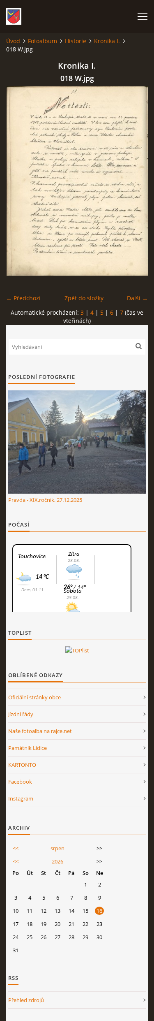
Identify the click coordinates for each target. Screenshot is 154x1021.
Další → (137, 298)
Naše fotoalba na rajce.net (40, 731)
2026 (57, 861)
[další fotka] (134, 181)
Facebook (20, 781)
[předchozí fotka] (19, 181)
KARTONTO (22, 764)
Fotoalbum (42, 41)
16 (99, 910)
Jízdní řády (20, 714)
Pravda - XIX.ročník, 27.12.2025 (45, 500)
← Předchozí (23, 298)
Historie (75, 41)
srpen (57, 848)
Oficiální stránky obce (34, 697)
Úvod (13, 41)
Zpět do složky (83, 298)
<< (15, 848)
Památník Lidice (27, 748)
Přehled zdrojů (26, 1000)
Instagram (20, 798)
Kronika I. (107, 41)
